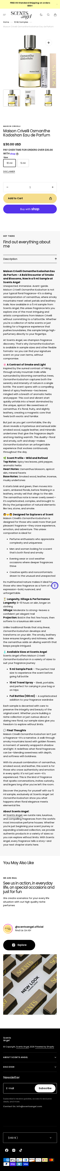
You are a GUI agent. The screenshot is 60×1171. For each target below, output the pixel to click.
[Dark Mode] (41, 14)
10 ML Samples (21, 22)
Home (6, 22)
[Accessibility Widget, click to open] (54, 585)
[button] (4, 14)
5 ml (25, 164)
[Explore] (8, 928)
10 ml (11, 164)
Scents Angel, (15, 815)
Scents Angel (22, 1046)
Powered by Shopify (44, 1046)
